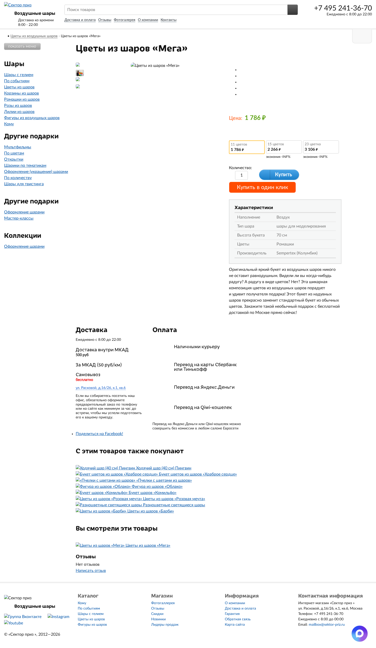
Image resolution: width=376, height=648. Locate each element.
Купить (283, 174)
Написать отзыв (91, 571)
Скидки (157, 614)
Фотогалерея (124, 20)
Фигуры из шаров (92, 624)
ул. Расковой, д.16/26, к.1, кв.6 (101, 388)
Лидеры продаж (165, 624)
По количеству (18, 178)
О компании (148, 20)
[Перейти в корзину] (362, 36)
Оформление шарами (24, 212)
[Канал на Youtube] (13, 623)
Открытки (13, 159)
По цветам (14, 153)
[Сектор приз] (17, 5)
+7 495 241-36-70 (343, 8)
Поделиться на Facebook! (99, 434)
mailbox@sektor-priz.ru (327, 624)
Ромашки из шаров (22, 99)
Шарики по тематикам (25, 165)
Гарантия (232, 614)
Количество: (240, 168)
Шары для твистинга (24, 184)
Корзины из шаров (21, 93)
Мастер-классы (19, 218)
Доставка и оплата (80, 20)
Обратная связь (238, 619)
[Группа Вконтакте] (22, 617)
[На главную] (5, 36)
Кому (9, 124)
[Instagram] (58, 617)
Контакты (168, 20)
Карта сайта (235, 624)
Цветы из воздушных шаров (34, 36)
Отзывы (104, 20)
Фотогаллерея (163, 603)
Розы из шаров (18, 106)
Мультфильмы (17, 147)
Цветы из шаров (19, 87)
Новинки (158, 619)
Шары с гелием (18, 75)
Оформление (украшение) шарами (36, 172)
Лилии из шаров (19, 112)
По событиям (16, 81)
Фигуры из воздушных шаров (32, 118)
